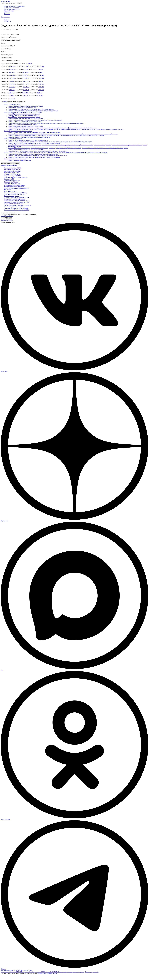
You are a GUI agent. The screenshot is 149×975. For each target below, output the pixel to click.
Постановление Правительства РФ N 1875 (16, 210)
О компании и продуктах (11, 7)
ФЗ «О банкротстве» (10, 191)
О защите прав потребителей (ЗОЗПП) (15, 193)
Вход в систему (5, 1)
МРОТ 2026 (7, 189)
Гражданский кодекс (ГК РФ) (12, 168)
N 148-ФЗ (25, 81)
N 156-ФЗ (40, 95)
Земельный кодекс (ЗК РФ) (12, 180)
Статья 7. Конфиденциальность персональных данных (24, 117)
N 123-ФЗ (26, 66)
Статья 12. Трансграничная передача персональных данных (25, 126)
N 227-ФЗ (12, 69)
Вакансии (7, 14)
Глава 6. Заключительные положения (15, 159)
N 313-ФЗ (26, 69)
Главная (6, 19)
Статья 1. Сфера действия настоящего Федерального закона (25, 106)
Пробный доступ (9, 11)
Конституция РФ (9, 179)
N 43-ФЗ (40, 72)
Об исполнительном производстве (14, 194)
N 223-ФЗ (40, 81)
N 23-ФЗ (11, 95)
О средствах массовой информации (14, 199)
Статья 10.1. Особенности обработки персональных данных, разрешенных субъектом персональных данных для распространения (46, 123)
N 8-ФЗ (11, 93)
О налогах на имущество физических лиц (16, 197)
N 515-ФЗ (26, 87)
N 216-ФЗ (12, 78)
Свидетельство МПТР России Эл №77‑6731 (45, 972)
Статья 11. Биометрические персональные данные (22, 124)
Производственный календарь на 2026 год (16, 200)
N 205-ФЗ (12, 75)
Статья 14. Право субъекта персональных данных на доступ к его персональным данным (34, 132)
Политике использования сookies (47, 973)
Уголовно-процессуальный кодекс (14, 186)
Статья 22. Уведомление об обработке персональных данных (25, 149)
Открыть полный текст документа (10, 163)
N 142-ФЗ (41, 75)
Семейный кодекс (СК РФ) (12, 183)
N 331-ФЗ (26, 90)
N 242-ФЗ (26, 78)
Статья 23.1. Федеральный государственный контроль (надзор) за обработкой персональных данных (37, 155)
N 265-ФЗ (12, 98)
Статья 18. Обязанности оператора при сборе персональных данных (28, 140)
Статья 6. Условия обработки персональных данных (23, 115)
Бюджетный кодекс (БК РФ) (12, 175)
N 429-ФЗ (12, 87)
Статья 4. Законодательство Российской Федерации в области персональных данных (33, 110)
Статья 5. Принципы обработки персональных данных (24, 114)
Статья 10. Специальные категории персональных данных (25, 121)
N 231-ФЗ (41, 78)
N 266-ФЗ (29, 63)
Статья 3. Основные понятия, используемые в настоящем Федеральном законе (31, 109)
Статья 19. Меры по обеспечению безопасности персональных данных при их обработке (34, 143)
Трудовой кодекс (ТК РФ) (11, 172)
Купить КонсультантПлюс (11, 9)
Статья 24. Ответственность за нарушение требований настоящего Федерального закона (34, 157)
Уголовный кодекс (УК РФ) (12, 174)
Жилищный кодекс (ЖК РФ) (12, 169)
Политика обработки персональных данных (71, 972)
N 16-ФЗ (11, 81)
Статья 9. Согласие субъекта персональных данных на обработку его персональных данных (35, 120)
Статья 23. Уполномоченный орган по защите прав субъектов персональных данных (33, 154)
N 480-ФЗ (26, 84)
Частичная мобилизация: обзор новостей (16, 208)
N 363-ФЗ (12, 66)
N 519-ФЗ (41, 87)
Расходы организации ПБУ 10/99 (13, 203)
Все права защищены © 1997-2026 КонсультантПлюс (16, 970)
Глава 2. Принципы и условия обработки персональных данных (23, 112)
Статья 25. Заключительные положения (19, 160)
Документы (7, 21)
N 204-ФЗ (41, 66)
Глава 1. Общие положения (12, 104)
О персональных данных (11, 196)
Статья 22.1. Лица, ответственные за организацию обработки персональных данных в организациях (37, 151)
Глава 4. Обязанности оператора (13, 138)
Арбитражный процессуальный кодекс (15, 177)
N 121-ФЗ (25, 95)
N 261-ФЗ (26, 72)
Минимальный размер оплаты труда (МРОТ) (17, 205)
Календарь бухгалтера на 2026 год (14, 206)
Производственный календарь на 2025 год (16, 188)
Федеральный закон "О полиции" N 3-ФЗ (16, 202)
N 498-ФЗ (12, 84)
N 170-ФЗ (11, 90)
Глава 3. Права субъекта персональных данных (18, 131)
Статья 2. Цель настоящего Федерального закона (22, 107)
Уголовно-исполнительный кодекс (14, 185)
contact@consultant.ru (7, 216)
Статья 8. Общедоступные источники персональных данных (25, 118)
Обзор (5, 101)
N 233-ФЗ (25, 93)
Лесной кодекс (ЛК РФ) (11, 182)
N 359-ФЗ (40, 69)
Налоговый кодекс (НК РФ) (12, 171)
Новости (6, 12)
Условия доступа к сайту (92, 972)
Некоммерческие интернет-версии (14, 6)
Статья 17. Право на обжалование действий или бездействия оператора (29, 137)
